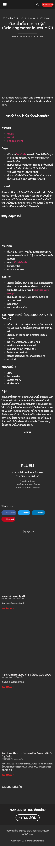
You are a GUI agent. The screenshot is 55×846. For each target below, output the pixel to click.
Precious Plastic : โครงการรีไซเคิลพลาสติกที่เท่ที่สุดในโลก (27, 754)
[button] (4, 4)
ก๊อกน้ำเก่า (21, 154)
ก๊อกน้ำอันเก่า (20, 262)
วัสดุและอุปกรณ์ (15, 140)
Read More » (7, 608)
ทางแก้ (10, 137)
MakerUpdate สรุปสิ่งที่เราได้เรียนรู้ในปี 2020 (26, 675)
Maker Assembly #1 (13, 596)
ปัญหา (10, 133)
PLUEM (27, 465)
